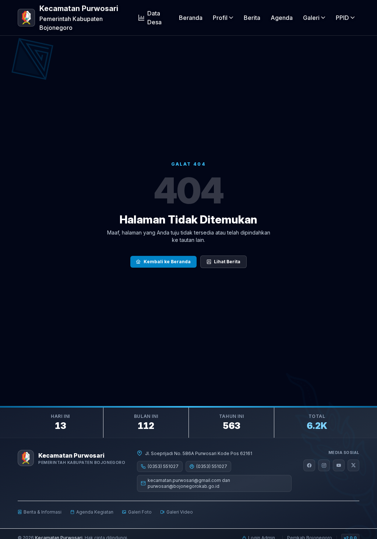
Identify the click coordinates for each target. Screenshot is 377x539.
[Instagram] (324, 465)
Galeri (311, 17)
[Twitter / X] (353, 465)
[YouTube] (339, 465)
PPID (342, 17)
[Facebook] (309, 465)
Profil (220, 17)
